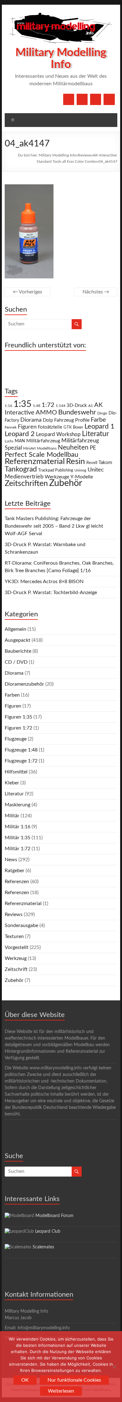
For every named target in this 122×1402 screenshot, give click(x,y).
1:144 (60, 406)
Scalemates (43, 1247)
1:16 (8, 406)
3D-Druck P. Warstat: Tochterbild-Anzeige (51, 592)
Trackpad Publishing (55, 470)
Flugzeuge (16, 738)
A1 (90, 406)
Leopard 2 (20, 433)
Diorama (31, 420)
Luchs (9, 441)
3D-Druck (77, 405)
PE (93, 448)
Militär (12, 815)
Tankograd (21, 469)
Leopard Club (47, 1231)
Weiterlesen (61, 1391)
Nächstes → (96, 291)
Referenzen (17, 881)
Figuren (27, 427)
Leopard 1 (99, 426)
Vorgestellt (16, 947)
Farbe (98, 420)
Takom (105, 462)
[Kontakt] (95, 99)
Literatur (95, 433)
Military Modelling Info (57, 155)
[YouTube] (82, 99)
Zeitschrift (16, 969)
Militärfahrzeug (43, 440)
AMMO (46, 412)
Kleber (12, 782)
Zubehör (65, 483)
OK (25, 1380)
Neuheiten (73, 447)
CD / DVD (16, 662)
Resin (75, 461)
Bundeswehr (77, 412)
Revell (91, 463)
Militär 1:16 (17, 826)
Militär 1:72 (17, 848)
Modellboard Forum (54, 1216)
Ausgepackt (17, 640)
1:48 (36, 406)
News (11, 859)
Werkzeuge (57, 476)
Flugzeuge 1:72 (21, 760)
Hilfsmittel (16, 771)
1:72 (48, 405)
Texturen (14, 936)
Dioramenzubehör (24, 684)
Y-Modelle (81, 476)
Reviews (84, 155)
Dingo (102, 413)
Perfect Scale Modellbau (41, 454)
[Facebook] (68, 99)
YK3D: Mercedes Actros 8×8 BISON (44, 581)
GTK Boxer (73, 427)
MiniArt (29, 448)
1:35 (22, 404)
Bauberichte (18, 651)
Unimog (80, 470)
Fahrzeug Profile (71, 420)
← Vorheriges (27, 291)
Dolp (48, 420)
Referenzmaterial (35, 461)
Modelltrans (47, 448)
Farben (12, 695)
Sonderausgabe (21, 925)
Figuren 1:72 (18, 727)
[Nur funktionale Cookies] (114, 1366)
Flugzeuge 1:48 (21, 749)
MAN (20, 441)
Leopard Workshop (58, 434)
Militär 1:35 (17, 837)
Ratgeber (14, 870)
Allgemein (15, 629)
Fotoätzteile (50, 427)
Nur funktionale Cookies (74, 1380)
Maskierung (17, 804)
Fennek (11, 427)
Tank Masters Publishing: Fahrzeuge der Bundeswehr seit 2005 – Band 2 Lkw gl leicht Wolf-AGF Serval (54, 526)
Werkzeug (16, 958)
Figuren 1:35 (18, 716)
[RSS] (109, 99)
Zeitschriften (26, 484)
